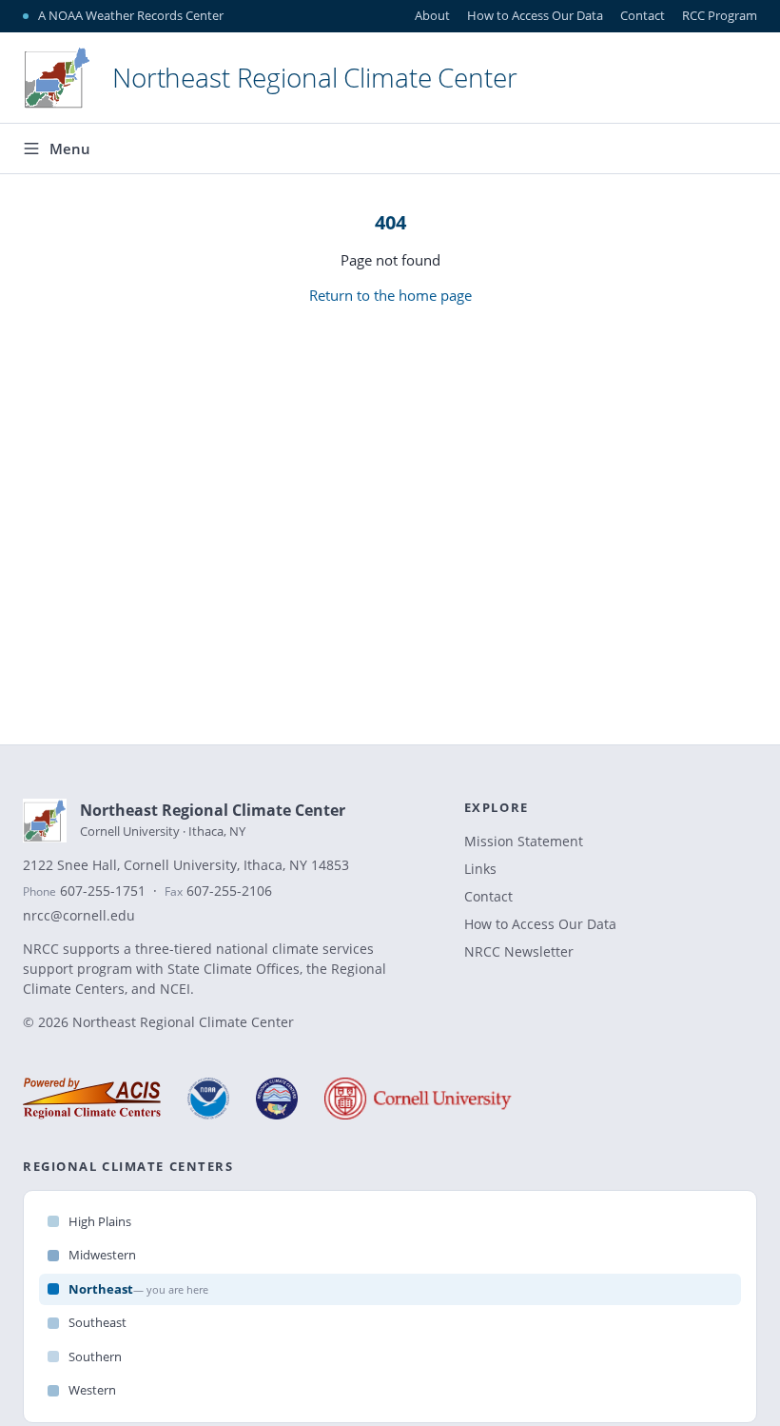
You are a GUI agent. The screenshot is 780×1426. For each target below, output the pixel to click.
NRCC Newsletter (519, 951)
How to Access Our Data (535, 15)
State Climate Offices (233, 969)
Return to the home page (390, 295)
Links (480, 869)
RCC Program (719, 15)
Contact (642, 15)
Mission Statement (523, 841)
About (432, 15)
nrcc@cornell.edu (79, 915)
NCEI (175, 989)
